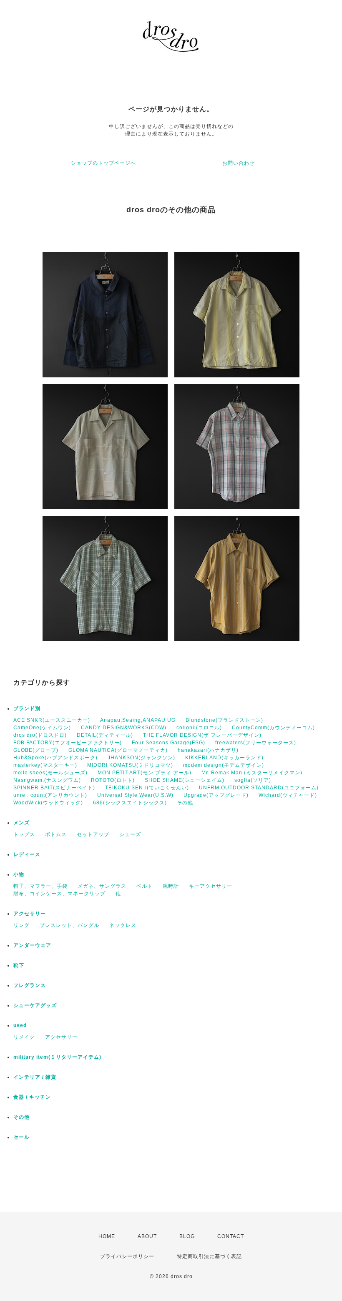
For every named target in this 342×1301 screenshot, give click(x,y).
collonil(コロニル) (199, 728)
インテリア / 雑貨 (34, 1077)
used (20, 1025)
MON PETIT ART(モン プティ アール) (144, 773)
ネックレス (122, 925)
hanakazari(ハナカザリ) (208, 750)
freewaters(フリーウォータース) (255, 743)
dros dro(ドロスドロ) (40, 735)
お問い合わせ (238, 163)
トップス (24, 834)
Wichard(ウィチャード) (288, 795)
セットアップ (93, 834)
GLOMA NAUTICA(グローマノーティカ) (118, 750)
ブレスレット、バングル (69, 925)
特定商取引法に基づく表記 (209, 1256)
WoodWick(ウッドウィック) (48, 803)
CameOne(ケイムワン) (42, 728)
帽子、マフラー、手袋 (40, 886)
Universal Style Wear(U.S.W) (135, 795)
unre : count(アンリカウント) (50, 795)
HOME (106, 1236)
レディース (26, 854)
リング (21, 925)
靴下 (18, 965)
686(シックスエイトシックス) (130, 803)
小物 (18, 874)
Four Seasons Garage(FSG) (168, 743)
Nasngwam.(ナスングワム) (47, 780)
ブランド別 (26, 708)
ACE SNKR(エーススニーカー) (51, 720)
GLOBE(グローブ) (35, 750)
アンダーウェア (32, 945)
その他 (185, 803)
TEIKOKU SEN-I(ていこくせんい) (147, 788)
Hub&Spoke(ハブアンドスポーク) (55, 758)
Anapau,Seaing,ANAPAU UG (138, 720)
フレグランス (29, 985)
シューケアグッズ (35, 1005)
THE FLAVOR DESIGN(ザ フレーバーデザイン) (202, 735)
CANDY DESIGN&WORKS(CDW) (123, 728)
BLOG (187, 1236)
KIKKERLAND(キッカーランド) (224, 758)
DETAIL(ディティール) (105, 735)
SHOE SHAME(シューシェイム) (184, 780)
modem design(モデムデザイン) (223, 765)
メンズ (21, 823)
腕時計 (171, 886)
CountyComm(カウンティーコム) (273, 728)
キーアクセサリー (210, 886)
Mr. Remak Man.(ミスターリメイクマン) (251, 773)
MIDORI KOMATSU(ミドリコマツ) (130, 765)
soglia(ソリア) (252, 780)
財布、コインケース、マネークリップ (59, 894)
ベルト (144, 886)
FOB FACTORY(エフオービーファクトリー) (67, 743)
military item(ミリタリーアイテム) (57, 1057)
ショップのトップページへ (103, 163)
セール (21, 1137)
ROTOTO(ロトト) (113, 780)
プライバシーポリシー (127, 1256)
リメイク (24, 1037)
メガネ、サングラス (102, 886)
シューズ (130, 834)
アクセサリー (29, 914)
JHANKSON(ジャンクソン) (141, 758)
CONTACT (230, 1236)
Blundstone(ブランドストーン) (224, 720)
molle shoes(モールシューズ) (50, 773)
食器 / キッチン (32, 1097)
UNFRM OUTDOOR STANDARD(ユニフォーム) (259, 788)
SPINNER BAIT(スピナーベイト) (54, 788)
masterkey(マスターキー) (45, 765)
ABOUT (147, 1236)
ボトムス (56, 834)
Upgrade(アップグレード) (216, 795)
